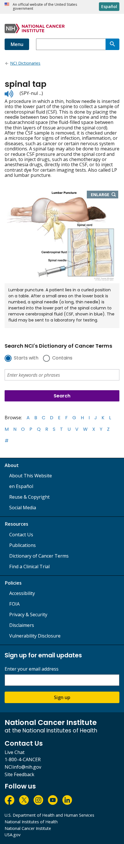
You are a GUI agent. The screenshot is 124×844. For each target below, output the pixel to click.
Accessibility (22, 593)
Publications (22, 545)
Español (109, 6)
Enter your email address (32, 669)
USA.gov (12, 834)
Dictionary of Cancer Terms (39, 556)
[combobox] (71, 44)
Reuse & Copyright (29, 497)
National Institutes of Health (31, 821)
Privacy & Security (28, 614)
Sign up (62, 697)
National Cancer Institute (28, 828)
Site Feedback (19, 774)
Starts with (26, 358)
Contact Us (21, 534)
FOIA (14, 604)
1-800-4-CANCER (23, 759)
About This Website (30, 475)
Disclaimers (21, 625)
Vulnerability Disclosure (35, 636)
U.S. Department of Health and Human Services (49, 815)
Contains (62, 358)
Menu (16, 44)
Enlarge (105, 195)
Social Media (22, 507)
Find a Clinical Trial (29, 566)
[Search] (112, 44)
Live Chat (15, 752)
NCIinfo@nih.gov (23, 767)
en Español (21, 486)
